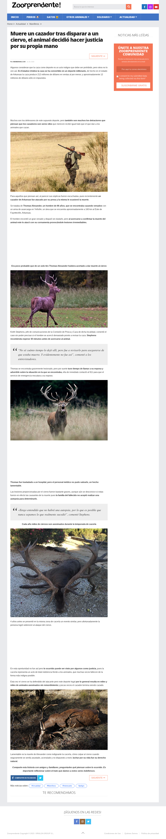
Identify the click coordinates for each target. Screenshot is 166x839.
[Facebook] (76, 821)
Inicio (15, 17)
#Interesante (67, 786)
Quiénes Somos (131, 833)
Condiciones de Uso (112, 833)
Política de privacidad (150, 833)
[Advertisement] (59, 100)
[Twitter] (88, 821)
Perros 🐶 (33, 17)
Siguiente (97, 56)
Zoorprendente (13, 833)
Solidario (103, 17)
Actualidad (127, 17)
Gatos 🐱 (52, 17)
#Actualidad (36, 786)
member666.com (19, 61)
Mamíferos (34, 24)
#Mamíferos (51, 786)
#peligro (81, 786)
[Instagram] (82, 821)
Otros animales (76, 17)
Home (10, 24)
